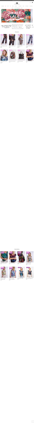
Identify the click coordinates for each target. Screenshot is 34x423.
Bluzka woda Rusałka (20, 278)
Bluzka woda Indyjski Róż (29, 278)
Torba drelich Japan (20, 61)
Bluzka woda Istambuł (29, 61)
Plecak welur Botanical (12, 61)
